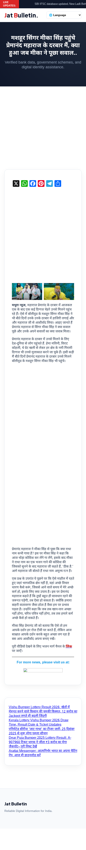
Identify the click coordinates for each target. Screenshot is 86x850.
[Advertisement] (43, 125)
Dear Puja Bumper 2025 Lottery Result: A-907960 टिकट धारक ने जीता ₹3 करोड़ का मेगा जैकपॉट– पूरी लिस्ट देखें (40, 742)
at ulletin (21, 15)
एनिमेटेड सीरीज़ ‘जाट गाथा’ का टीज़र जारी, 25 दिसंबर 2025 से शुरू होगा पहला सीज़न (42, 731)
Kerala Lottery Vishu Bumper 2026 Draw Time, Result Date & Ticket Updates (38, 722)
